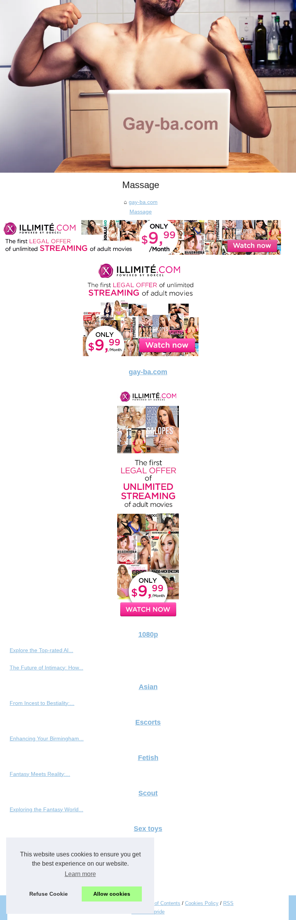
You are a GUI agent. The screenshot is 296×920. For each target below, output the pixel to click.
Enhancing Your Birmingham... (47, 738)
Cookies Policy (202, 903)
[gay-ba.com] (148, 86)
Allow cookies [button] (111, 894)
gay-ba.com (143, 202)
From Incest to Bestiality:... (42, 703)
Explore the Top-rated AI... (41, 650)
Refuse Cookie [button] (48, 894)
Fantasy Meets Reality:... (40, 774)
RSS (228, 903)
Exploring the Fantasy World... (46, 809)
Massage (141, 212)
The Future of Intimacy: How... (46, 667)
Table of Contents (160, 903)
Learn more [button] (80, 874)
